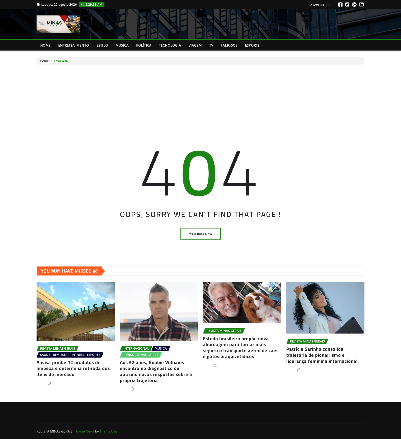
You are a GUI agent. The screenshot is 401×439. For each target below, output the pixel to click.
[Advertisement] (200, 96)
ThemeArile (109, 431)
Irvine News (85, 431)
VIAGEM (195, 45)
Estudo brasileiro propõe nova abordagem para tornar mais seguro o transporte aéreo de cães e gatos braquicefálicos (241, 347)
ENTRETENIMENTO (73, 45)
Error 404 (61, 61)
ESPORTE (252, 45)
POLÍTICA (143, 45)
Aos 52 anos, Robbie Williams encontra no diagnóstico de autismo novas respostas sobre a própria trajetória (156, 371)
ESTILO (102, 45)
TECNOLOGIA (170, 45)
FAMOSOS (229, 45)
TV (211, 45)
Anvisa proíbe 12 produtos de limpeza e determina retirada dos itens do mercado (73, 368)
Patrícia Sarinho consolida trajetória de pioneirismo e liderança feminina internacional (322, 355)
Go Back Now (202, 234)
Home (45, 45)
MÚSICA (122, 45)
